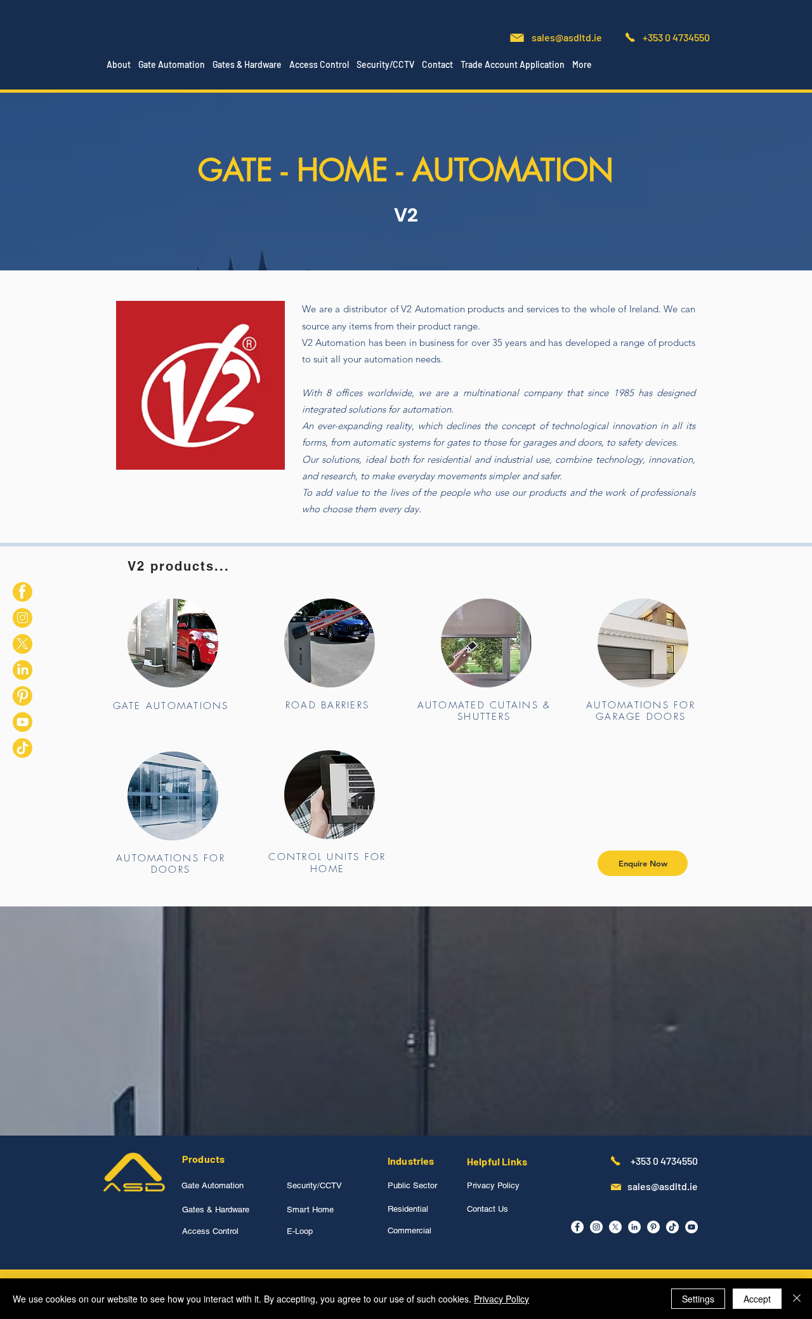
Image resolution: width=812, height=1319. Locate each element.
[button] (171, 65)
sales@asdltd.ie (567, 37)
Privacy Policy (501, 1298)
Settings (698, 1298)
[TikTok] (22, 748)
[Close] (796, 1299)
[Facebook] (577, 1227)
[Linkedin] (22, 670)
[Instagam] (596, 1227)
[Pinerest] (22, 696)
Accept (757, 1298)
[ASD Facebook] (22, 592)
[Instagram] (22, 618)
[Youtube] (22, 722)
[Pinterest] (653, 1227)
